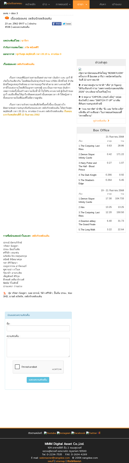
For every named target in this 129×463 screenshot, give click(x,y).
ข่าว (44, 4)
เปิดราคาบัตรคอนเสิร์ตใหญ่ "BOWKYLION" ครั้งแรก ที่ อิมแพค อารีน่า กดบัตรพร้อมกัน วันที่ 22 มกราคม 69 (101, 76)
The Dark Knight (88, 175)
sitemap (60, 461)
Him (82, 207)
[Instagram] (64, 433)
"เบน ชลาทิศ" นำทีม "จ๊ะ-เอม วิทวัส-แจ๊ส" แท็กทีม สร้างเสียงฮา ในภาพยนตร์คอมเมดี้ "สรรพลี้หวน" (101, 112)
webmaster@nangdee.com (54, 458)
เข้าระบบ (116, 4)
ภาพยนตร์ (62, 4)
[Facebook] (78, 433)
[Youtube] (50, 433)
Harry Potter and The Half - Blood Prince (88, 166)
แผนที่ (51, 461)
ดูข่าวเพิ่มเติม (100, 121)
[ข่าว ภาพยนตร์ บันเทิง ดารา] (13, 2)
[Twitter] (91, 433)
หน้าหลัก (30, 4)
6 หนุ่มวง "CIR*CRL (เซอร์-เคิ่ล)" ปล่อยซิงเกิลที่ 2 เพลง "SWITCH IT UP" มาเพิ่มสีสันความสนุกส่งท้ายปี (100, 100)
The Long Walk (88, 229)
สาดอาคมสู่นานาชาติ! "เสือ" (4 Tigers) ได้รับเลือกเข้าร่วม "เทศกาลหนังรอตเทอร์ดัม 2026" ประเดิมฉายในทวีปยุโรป (101, 88)
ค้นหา (103, 4)
